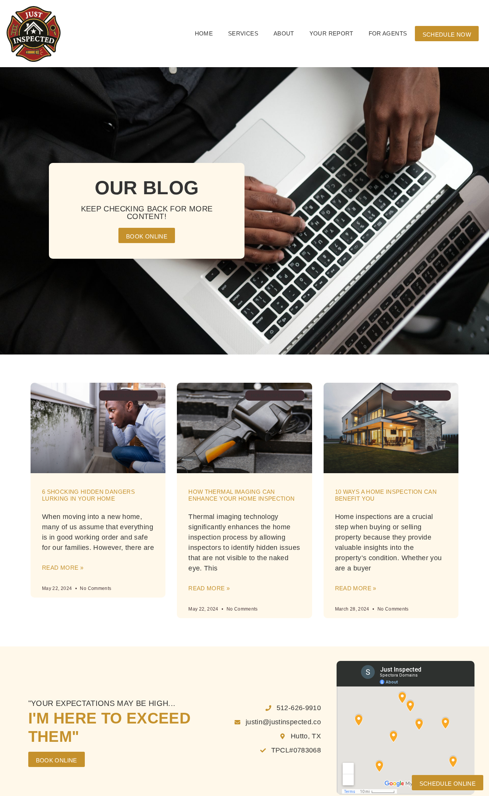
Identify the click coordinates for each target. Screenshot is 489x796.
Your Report (331, 33)
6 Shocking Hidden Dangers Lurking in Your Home (88, 495)
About (284, 33)
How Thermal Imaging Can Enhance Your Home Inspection (241, 495)
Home (204, 33)
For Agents (388, 33)
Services (243, 33)
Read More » (62, 567)
